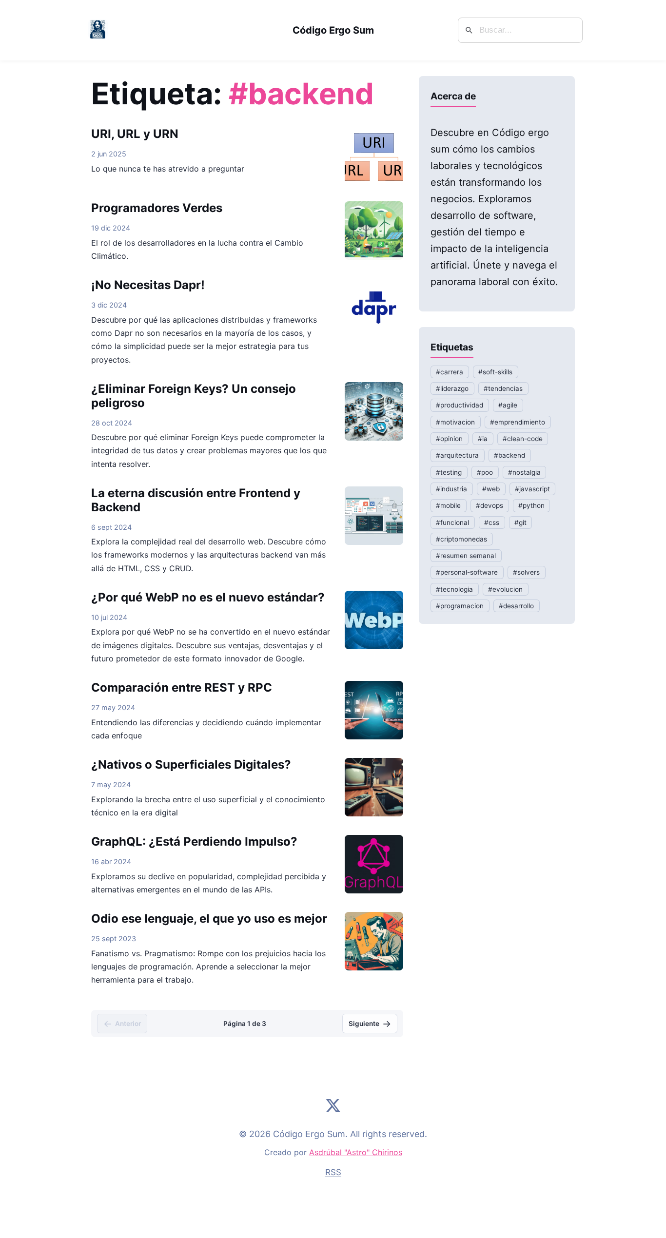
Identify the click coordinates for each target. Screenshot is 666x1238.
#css (491, 522)
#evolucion (505, 589)
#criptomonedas (461, 539)
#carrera (449, 372)
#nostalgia (524, 472)
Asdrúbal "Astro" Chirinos (355, 1152)
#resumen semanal (466, 556)
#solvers (526, 573)
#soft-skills (495, 372)
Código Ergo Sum (333, 30)
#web (491, 489)
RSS (333, 1172)
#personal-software (467, 573)
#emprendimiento (517, 422)
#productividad (459, 405)
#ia (483, 439)
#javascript (532, 489)
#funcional (452, 522)
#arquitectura (457, 456)
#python (531, 506)
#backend (509, 456)
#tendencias (503, 388)
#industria (451, 489)
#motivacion (455, 422)
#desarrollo (516, 606)
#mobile (448, 506)
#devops (489, 506)
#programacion (460, 606)
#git (520, 522)
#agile (507, 405)
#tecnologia (454, 589)
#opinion (449, 439)
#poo (485, 472)
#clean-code (523, 439)
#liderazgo (452, 388)
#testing (449, 472)
